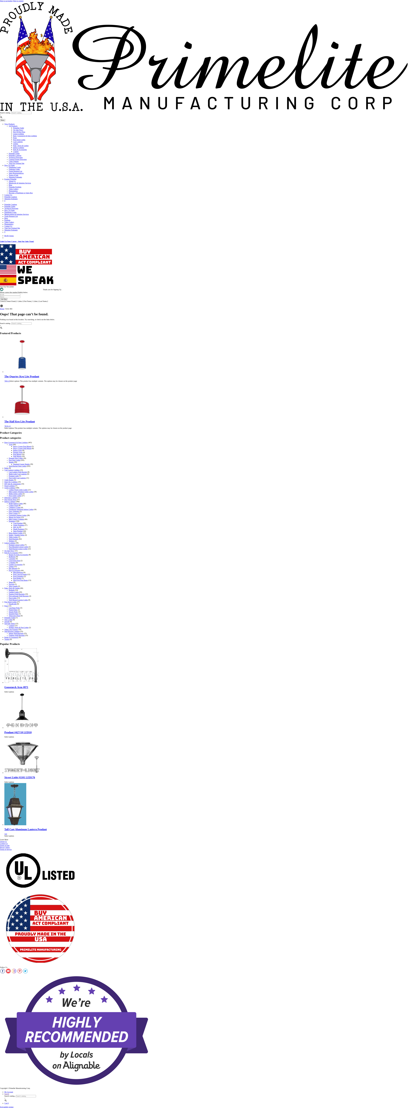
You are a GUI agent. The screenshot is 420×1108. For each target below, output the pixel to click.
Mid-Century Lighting (16, 519)
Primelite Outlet (18, 128)
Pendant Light (13, 476)
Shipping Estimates (15, 177)
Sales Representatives (16, 173)
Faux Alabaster (14, 511)
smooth (6, 622)
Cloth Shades (9, 480)
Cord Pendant (18, 523)
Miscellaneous (18, 572)
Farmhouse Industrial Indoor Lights (21, 509)
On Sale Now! (18, 130)
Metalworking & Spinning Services (16, 214)
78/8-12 (21, 378)
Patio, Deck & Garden (21, 146)
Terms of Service (6, 849)
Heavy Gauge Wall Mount (22, 448)
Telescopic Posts (14, 616)
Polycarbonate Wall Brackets (19, 596)
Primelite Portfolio (15, 187)
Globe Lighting (9, 488)
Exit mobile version (6, 1107)
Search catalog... (5, 113)
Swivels (11, 584)
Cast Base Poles (14, 608)
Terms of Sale (13, 175)
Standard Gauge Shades (21, 464)
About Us (12, 181)
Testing (6, 639)
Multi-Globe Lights (15, 494)
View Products (9, 124)
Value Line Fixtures (11, 629)
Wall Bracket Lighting (12, 631)
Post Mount (17, 454)
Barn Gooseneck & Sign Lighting (16, 442)
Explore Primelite (10, 179)
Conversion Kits (14, 561)
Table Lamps (13, 537)
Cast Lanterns (18, 142)
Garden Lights (14, 592)
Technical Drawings (16, 157)
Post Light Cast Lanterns (17, 478)
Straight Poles (13, 614)
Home (2, 309)
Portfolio (7, 220)
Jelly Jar (16, 527)
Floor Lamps (13, 513)
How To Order (9, 165)
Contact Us (8, 195)
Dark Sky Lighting (10, 482)
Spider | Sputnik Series (16, 535)
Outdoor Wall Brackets (17, 635)
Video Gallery (13, 189)
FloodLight (13, 604)
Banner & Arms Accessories (18, 555)
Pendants (12, 521)
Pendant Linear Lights (16, 545)
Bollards (12, 590)
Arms (11, 444)
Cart (6, 1103)
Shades (11, 462)
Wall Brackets (13, 539)
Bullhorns (12, 557)
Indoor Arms (17, 450)
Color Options (14, 161)
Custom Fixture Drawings (18, 159)
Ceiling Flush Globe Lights (18, 490)
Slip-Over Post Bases (20, 580)
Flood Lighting (9, 486)
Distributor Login (15, 167)
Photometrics (13, 191)
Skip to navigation (6, 1)
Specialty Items (9, 624)
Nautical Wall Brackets (17, 594)
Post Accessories (14, 570)
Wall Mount (17, 456)
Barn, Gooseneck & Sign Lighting (25, 136)
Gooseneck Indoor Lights (17, 515)
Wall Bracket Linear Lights (18, 549)
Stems (11, 582)
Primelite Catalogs (15, 155)
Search (6, 1094)
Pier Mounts (13, 568)
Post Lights (13, 598)
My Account (8, 1092)
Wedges (11, 541)
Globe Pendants (18, 525)
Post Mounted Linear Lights (18, 547)
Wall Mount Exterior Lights (18, 600)
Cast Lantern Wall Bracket (18, 472)
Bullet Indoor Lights (16, 503)
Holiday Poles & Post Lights (18, 627)
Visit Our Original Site (16, 163)
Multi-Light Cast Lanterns (18, 474)
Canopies (12, 559)
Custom (15, 152)
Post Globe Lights (15, 496)
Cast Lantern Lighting (12, 470)
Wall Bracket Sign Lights (17, 466)
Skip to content (18, 1)
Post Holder (17, 578)
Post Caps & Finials (20, 574)
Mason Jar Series (14, 517)
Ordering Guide (14, 169)
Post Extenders (18, 576)
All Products (13, 126)
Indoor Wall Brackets (16, 633)
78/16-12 (19, 423)
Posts (15, 138)
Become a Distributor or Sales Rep (21, 193)
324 (25, 831)
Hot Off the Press (19, 132)
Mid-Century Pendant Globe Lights (21, 492)
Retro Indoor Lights (15, 533)
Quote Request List (15, 171)
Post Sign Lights (14, 460)
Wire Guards (13, 586)
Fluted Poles (13, 610)
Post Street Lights (19, 140)
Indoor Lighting (18, 148)
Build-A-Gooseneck (11, 637)
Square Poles (13, 612)
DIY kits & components (12, 484)
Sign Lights (8, 620)
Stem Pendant (18, 531)
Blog (10, 185)
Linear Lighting (18, 134)
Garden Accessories (15, 564)
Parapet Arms (17, 452)
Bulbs (6, 468)
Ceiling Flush (13, 505)
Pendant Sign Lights (16, 458)
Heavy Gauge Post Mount (22, 446)
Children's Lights (15, 507)
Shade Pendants (18, 529)
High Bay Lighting (11, 498)
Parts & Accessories (20, 150)
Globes (15, 144)
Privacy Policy (5, 847)
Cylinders (12, 563)
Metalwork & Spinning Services (20, 183)
